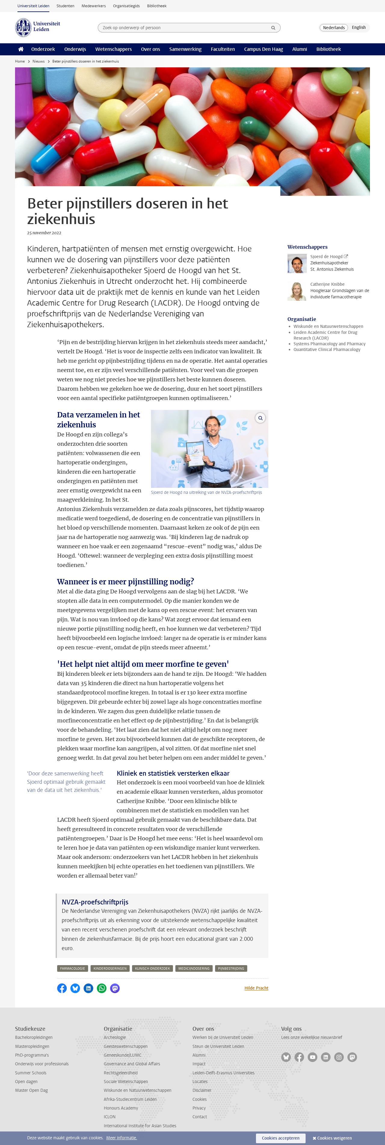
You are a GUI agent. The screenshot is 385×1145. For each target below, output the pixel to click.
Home (20, 61)
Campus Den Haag (263, 49)
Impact (198, 1064)
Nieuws (38, 61)
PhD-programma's (32, 1055)
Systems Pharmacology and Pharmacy (329, 344)
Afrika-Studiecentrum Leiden (130, 1099)
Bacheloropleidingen (34, 1037)
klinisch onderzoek (152, 968)
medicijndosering (194, 968)
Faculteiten (223, 49)
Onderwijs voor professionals (42, 1064)
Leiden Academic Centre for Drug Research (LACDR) (325, 335)
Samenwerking (185, 49)
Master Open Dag (31, 1090)
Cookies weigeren (334, 1138)
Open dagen (26, 1082)
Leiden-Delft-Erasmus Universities (223, 1073)
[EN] (359, 27)
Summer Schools (30, 1073)
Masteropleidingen (32, 1046)
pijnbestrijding (231, 968)
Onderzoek (43, 49)
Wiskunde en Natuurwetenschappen (328, 326)
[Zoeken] (273, 27)
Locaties (200, 1082)
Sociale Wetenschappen (126, 1082)
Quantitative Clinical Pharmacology (327, 349)
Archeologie (115, 1037)
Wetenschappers (113, 49)
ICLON (110, 1117)
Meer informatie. (121, 1138)
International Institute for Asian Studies (140, 1126)
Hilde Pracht (256, 988)
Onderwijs (75, 49)
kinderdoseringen (110, 968)
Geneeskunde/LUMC (122, 1055)
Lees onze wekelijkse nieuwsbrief (311, 1037)
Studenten (65, 5)
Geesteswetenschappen (126, 1046)
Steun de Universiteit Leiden (218, 1046)
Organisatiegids (126, 5)
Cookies (199, 1099)
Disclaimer (201, 1090)
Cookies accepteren (281, 1138)
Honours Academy (121, 1108)
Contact (199, 1117)
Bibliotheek (157, 5)
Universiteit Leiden (33, 5)
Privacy (199, 1108)
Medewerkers (94, 5)
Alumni (299, 49)
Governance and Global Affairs (132, 1064)
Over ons (150, 49)
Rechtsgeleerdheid (121, 1073)
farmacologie (72, 968)
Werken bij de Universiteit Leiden (222, 1037)
